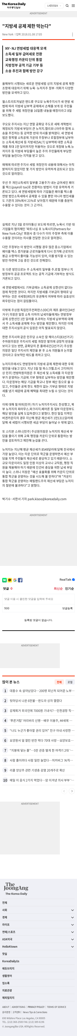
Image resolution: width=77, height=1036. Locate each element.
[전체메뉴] (73, 5)
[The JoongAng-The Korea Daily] (16, 888)
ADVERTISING (18, 1007)
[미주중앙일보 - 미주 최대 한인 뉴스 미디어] (14, 6)
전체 (59, 682)
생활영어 (7, 975)
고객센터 (16, 1012)
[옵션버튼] (72, 34)
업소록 (6, 983)
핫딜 (4, 954)
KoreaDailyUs (10, 961)
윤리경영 (6, 1012)
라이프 (6, 924)
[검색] (67, 5)
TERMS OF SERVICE (56, 1007)
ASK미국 (7, 939)
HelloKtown (9, 946)
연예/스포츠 (8, 932)
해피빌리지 (8, 997)
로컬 (70, 682)
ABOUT (5, 1007)
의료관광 (7, 990)
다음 (72, 791)
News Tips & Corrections (35, 1012)
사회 (4, 910)
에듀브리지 (8, 968)
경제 (4, 917)
